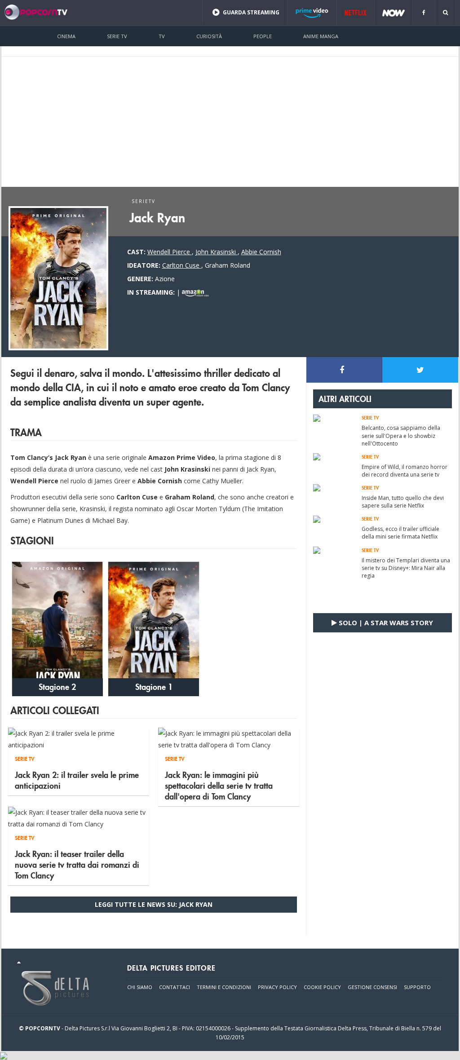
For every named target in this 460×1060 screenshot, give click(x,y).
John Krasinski (216, 251)
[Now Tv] (393, 12)
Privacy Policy (277, 987)
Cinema (66, 36)
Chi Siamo (139, 987)
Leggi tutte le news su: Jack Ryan (153, 904)
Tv (162, 36)
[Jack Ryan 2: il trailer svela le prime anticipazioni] (78, 738)
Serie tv (117, 36)
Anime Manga (320, 36)
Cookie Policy (322, 987)
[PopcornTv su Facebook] (423, 12)
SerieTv (143, 201)
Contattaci (174, 987)
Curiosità (209, 36)
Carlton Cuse (181, 265)
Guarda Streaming (250, 12)
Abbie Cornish (261, 251)
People (262, 36)
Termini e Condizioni (224, 987)
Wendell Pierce (169, 251)
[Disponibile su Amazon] (195, 292)
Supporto (417, 987)
